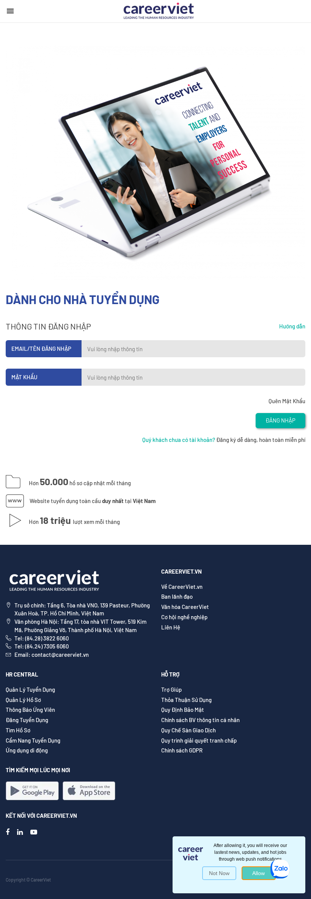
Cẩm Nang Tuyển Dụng (33, 740)
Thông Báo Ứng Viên (30, 709)
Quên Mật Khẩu (287, 400)
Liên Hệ (170, 627)
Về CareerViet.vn (182, 586)
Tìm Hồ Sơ (18, 730)
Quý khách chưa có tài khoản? (178, 439)
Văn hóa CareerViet (185, 606)
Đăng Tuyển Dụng (27, 719)
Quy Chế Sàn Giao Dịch (188, 730)
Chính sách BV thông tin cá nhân (200, 719)
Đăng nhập (280, 420)
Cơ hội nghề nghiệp (184, 617)
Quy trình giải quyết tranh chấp (199, 740)
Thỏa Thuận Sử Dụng (186, 699)
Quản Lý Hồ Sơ (23, 699)
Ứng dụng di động (27, 750)
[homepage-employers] (158, 10)
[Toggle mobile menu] (10, 11)
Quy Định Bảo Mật (182, 709)
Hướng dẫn (292, 326)
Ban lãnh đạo (177, 596)
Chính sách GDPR (182, 750)
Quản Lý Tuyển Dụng (30, 689)
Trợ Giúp (171, 689)
